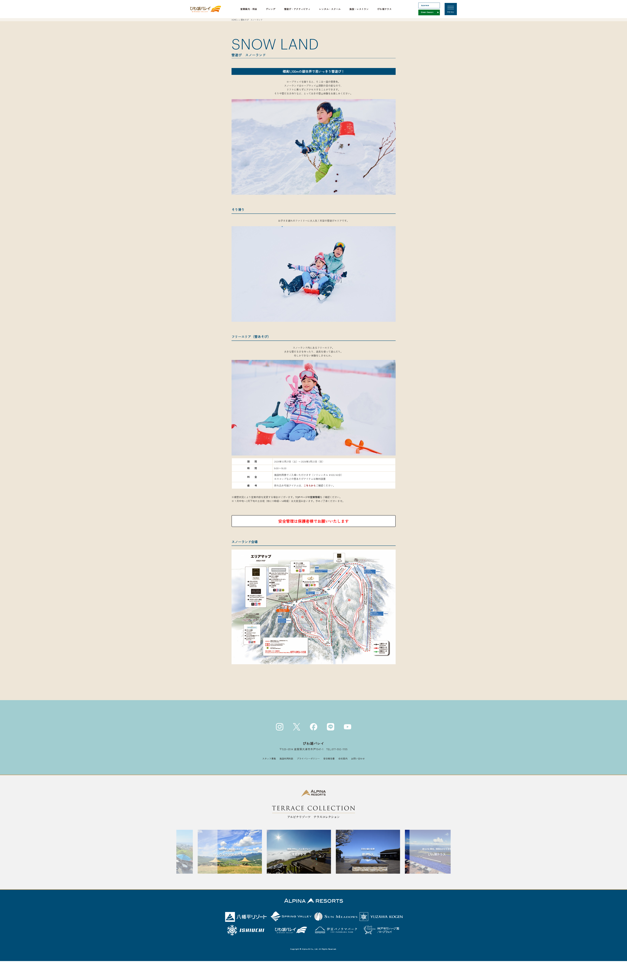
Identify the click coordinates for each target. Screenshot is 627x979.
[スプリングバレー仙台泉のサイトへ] (291, 916)
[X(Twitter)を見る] (296, 726)
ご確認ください (318, 485)
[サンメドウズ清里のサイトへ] (336, 916)
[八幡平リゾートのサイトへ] (246, 917)
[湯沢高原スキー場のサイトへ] (381, 916)
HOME (234, 19)
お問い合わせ (358, 758)
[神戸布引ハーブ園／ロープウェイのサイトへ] (381, 930)
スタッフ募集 (269, 758)
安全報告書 (329, 758)
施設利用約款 (286, 758)
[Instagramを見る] (279, 726)
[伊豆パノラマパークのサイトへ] (336, 930)
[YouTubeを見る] (347, 726)
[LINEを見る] (330, 726)
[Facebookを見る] (313, 726)
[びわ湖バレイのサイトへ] (291, 930)
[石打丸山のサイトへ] (246, 930)
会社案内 (342, 758)
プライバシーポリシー (308, 758)
